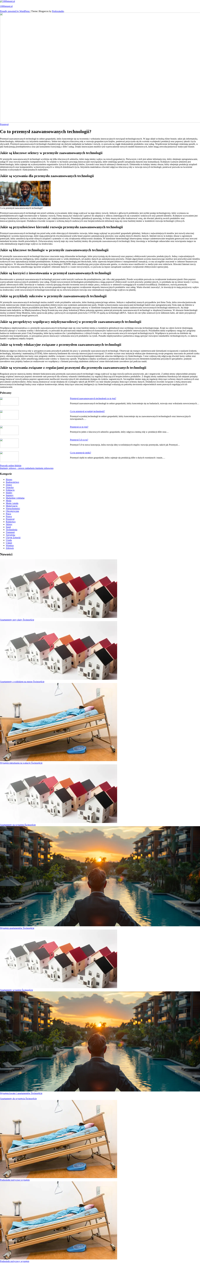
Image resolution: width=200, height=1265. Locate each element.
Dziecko (10, 487)
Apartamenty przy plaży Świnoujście (17, 620)
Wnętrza (10, 545)
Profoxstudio (58, 11)
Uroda (9, 540)
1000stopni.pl (6, 6)
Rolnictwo (11, 521)
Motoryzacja (11, 506)
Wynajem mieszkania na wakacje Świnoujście (21, 763)
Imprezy (9, 495)
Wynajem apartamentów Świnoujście (17, 928)
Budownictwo (12, 482)
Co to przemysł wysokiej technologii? (87, 411)
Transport (10, 532)
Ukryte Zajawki (13, 537)
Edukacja (10, 490)
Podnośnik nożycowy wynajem (14, 1261)
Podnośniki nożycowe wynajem (15, 1180)
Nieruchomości (13, 508)
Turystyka (10, 535)
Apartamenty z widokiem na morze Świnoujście (22, 681)
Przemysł (4, 124)
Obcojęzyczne (12, 511)
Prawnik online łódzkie (10, 465)
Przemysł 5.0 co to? (79, 440)
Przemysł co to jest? (79, 427)
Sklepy (9, 524)
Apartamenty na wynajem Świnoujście (18, 825)
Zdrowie (10, 548)
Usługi (9, 543)
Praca (8, 514)
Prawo (9, 516)
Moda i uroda (12, 503)
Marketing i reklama (15, 498)
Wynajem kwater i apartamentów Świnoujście (21, 1093)
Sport (8, 527)
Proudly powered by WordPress (15, 11)
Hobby (9, 492)
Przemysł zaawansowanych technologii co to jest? (93, 398)
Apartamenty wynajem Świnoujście (16, 990)
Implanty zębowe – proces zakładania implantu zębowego (26, 468)
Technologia (11, 529)
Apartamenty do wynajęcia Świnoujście (18, 1098)
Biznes (9, 479)
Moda (8, 500)
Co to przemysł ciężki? (80, 452)
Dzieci (9, 485)
